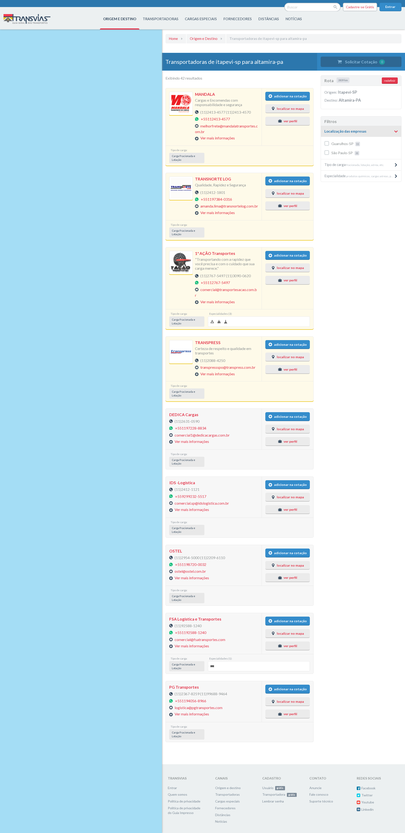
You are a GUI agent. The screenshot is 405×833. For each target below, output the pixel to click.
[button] (361, 131)
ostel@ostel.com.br (190, 571)
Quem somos (177, 794)
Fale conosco (318, 794)
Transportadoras (227, 794)
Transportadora (278, 794)
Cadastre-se (360, 7)
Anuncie (315, 788)
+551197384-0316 (216, 199)
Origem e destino (228, 788)
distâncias (268, 19)
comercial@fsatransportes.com (200, 639)
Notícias (293, 19)
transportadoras (160, 19)
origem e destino (119, 19)
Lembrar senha (273, 801)
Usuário (272, 788)
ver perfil (290, 121)
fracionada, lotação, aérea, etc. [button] (354, 164)
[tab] (361, 131)
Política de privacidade (184, 801)
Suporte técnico (321, 801)
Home (173, 38)
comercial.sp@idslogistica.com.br (202, 503)
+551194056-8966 (190, 700)
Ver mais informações (217, 138)
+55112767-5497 (215, 282)
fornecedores (237, 19)
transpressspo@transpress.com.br (227, 367)
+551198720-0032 (190, 564)
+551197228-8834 (190, 428)
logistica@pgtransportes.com (198, 707)
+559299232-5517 (190, 496)
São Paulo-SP (344, 152)
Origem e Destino (204, 38)
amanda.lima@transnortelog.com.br (229, 206)
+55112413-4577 (215, 119)
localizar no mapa (290, 109)
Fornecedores (225, 808)
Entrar (390, 7)
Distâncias (222, 815)
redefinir (389, 80)
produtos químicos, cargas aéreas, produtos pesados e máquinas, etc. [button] (362, 176)
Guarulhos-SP (345, 143)
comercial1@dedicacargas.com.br (202, 435)
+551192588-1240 (190, 632)
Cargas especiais (201, 19)
